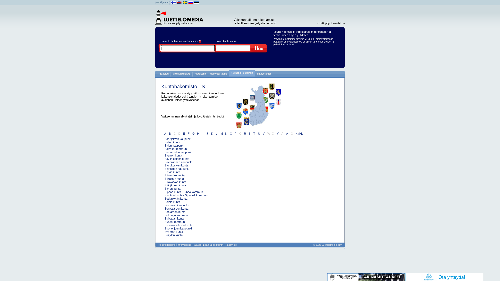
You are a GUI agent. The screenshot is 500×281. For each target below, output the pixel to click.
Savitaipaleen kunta (176, 158)
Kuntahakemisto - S (183, 86)
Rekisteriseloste (166, 245)
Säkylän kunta (173, 235)
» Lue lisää (288, 44)
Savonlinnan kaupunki (178, 162)
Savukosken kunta (176, 165)
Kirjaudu (164, 2)
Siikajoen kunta (174, 178)
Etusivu (164, 73)
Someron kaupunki (176, 205)
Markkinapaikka (181, 73)
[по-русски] (191, 3)
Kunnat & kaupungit (242, 73)
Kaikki (299, 133)
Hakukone (200, 73)
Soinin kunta (172, 202)
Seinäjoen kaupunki (176, 168)
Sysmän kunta (173, 231)
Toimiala (165, 41)
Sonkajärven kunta (176, 208)
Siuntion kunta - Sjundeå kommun (185, 195)
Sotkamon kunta (174, 211)
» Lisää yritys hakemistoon (331, 23)
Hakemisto (231, 245)
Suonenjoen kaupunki (178, 228)
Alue (219, 41)
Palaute (197, 245)
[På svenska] (185, 3)
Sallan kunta (172, 142)
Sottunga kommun (176, 215)
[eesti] (196, 3)
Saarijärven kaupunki (177, 138)
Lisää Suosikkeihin (213, 245)
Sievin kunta (172, 172)
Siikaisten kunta (174, 175)
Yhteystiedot (264, 73)
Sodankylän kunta (175, 198)
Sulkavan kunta (174, 218)
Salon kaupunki (174, 145)
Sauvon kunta (173, 155)
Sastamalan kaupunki (178, 152)
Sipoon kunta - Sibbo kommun (183, 192)
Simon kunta (172, 188)
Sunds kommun (174, 221)
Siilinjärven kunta (175, 185)
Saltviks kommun (175, 148)
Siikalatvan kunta (175, 182)
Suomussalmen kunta (178, 225)
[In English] (179, 3)
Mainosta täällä (218, 73)
